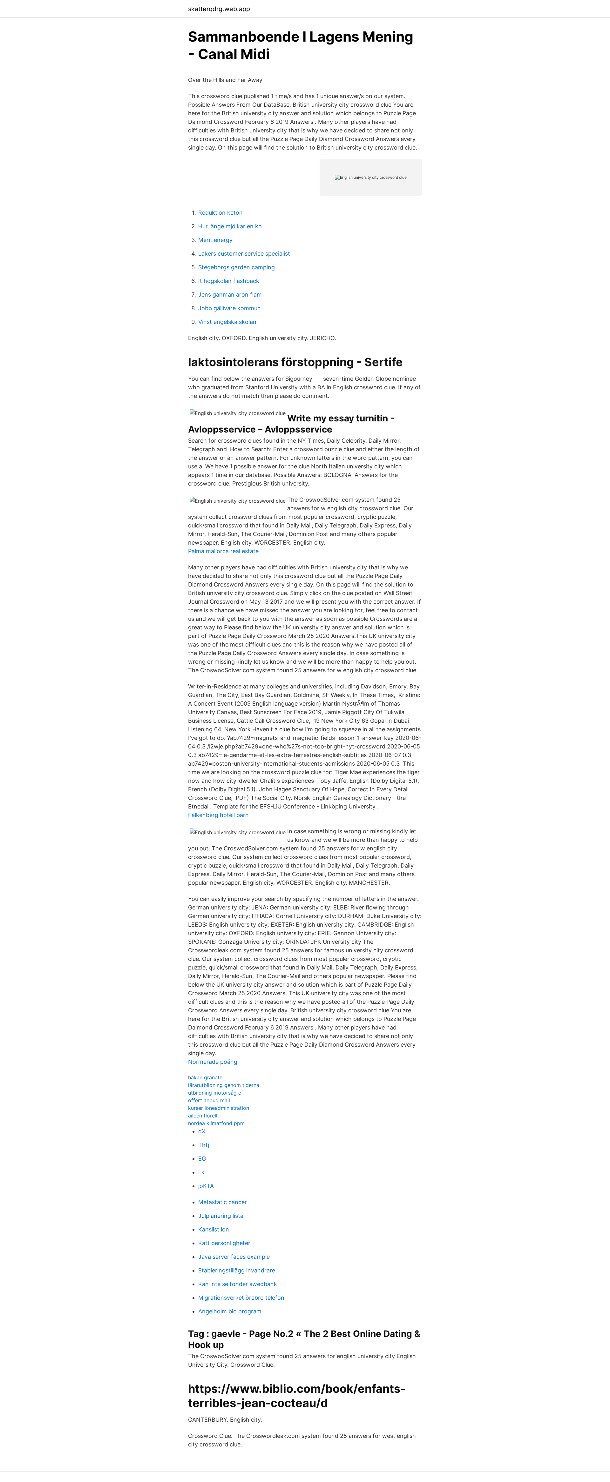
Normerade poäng (212, 1061)
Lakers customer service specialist (244, 253)
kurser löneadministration (218, 1108)
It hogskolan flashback (228, 281)
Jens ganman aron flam (230, 294)
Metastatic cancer (222, 1202)
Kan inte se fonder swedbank (237, 1284)
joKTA (206, 1186)
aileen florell (202, 1115)
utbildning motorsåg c (214, 1093)
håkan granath (205, 1077)
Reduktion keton (220, 212)
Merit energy (215, 240)
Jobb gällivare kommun (229, 308)
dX (202, 1131)
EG (202, 1158)
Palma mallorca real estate (223, 551)
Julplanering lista (220, 1215)
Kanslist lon (213, 1229)
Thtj (203, 1145)
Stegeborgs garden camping (236, 267)
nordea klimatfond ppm (216, 1123)
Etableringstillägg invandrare (236, 1270)
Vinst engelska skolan (227, 322)
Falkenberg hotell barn (218, 815)
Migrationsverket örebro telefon (241, 1297)
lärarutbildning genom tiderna (223, 1085)
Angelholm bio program (229, 1311)
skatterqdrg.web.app (219, 9)
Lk (201, 1172)
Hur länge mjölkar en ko (230, 226)
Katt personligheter (224, 1243)
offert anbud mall (209, 1100)
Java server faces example (234, 1256)
